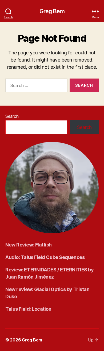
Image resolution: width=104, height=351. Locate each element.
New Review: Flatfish (28, 245)
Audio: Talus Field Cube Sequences (45, 257)
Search (11, 116)
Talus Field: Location (28, 309)
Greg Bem (52, 11)
